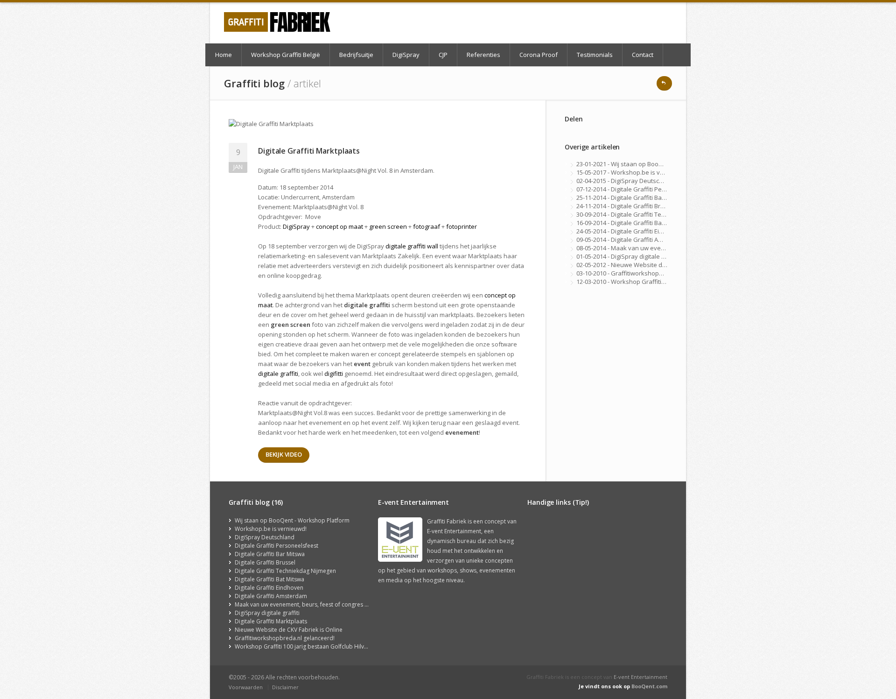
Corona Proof (538, 54)
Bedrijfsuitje (356, 54)
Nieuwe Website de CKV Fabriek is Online (289, 630)
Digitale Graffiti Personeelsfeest (276, 546)
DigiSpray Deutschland (264, 537)
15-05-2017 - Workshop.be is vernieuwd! (632, 172)
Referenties (483, 54)
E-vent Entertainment (640, 676)
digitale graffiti (278, 373)
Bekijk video (284, 454)
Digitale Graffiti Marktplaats (271, 621)
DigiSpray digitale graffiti (267, 613)
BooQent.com (649, 686)
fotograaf (426, 226)
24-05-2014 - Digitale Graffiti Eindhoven (630, 231)
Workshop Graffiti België (285, 54)
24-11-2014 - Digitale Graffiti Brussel (626, 206)
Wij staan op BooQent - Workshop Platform (292, 520)
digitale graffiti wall (411, 246)
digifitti (333, 373)
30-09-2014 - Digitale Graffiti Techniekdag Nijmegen (647, 214)
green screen (388, 226)
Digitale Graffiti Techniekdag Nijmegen (285, 571)
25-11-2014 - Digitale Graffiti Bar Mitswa (631, 197)
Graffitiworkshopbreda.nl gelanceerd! (285, 638)
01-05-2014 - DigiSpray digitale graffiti (627, 256)
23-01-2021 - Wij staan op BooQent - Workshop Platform (654, 164)
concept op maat (339, 226)
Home (223, 54)
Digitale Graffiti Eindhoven (269, 588)
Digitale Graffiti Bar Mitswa (270, 554)
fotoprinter (461, 226)
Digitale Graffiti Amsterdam (271, 596)
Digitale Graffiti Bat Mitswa (269, 579)
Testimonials (595, 54)
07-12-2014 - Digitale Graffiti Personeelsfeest (639, 189)
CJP (443, 54)
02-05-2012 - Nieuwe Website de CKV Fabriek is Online (651, 265)
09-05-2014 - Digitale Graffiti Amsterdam (631, 239)
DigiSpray (406, 54)
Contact (642, 54)
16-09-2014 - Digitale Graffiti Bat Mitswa (630, 223)
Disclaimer (285, 687)
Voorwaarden (246, 687)
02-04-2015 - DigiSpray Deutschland (625, 181)
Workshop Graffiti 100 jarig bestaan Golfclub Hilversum (308, 646)
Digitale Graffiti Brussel (265, 562)
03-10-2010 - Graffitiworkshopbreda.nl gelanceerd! (647, 273)
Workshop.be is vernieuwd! (271, 529)
